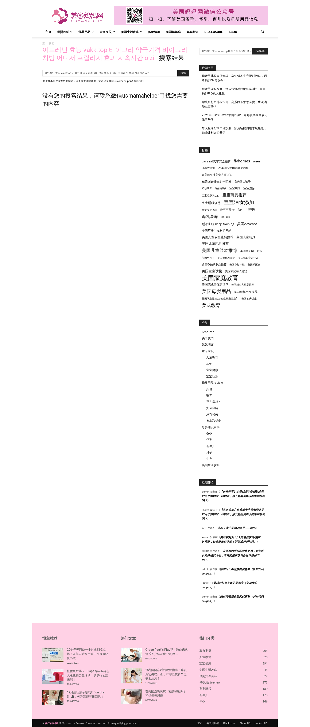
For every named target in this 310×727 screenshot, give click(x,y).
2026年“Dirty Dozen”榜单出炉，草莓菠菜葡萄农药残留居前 (234, 117)
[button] (262, 32)
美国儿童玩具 (245, 237)
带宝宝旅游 (227, 210)
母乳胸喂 (225, 217)
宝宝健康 (212, 370)
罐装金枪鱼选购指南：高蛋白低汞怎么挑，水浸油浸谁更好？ (234, 104)
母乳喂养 (210, 216)
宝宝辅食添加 (239, 202)
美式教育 (211, 305)
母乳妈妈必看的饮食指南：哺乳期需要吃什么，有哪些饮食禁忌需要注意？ (166, 674)
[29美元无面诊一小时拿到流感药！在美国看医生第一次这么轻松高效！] (52, 655)
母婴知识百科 (211, 427)
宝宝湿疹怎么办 (211, 195)
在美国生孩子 (242, 181)
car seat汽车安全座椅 (216, 161)
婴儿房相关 (213, 402)
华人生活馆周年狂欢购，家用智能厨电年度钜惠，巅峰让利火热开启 (234, 130)
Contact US (261, 723)
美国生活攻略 (130, 32)
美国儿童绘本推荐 (219, 250)
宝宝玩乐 (212, 376)
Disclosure (213, 32)
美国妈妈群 (173, 32)
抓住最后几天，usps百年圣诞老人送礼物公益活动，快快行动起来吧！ (88, 675)
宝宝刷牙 (234, 188)
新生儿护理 (247, 209)
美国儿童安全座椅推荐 (217, 237)
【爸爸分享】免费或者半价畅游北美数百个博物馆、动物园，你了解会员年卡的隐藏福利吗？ (233, 496)
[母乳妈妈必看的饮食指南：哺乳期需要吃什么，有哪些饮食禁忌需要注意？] (131, 675)
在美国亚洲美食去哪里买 (217, 175)
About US (245, 723)
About (234, 32)
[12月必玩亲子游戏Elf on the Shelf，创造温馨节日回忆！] (52, 697)
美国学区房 (254, 264)
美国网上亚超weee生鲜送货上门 (220, 298)
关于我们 (208, 338)
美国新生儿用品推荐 (242, 284)
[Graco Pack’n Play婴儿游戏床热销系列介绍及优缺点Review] (131, 655)
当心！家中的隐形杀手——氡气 (237, 528)
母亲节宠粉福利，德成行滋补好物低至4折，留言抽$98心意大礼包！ (234, 91)
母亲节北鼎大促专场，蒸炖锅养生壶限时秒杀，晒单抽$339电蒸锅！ (234, 78)
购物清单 (154, 32)
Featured (208, 332)
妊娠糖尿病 (220, 188)
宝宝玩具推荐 (234, 195)
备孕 (209, 433)
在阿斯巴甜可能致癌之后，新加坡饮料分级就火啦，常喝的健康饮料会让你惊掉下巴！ (233, 555)
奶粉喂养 (207, 188)
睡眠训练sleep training (218, 224)
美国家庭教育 (220, 278)
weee (256, 161)
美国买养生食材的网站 (216, 231)
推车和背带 (213, 421)
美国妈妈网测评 (226, 257)
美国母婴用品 (216, 291)
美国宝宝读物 (212, 271)
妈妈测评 (192, 32)
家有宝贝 (106, 32)
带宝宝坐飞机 (209, 209)
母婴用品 (84, 32)
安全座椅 (212, 408)
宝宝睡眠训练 (211, 203)
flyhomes (242, 161)
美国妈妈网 (51, 723)
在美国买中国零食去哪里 (233, 168)
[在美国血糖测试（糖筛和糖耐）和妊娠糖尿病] (131, 696)
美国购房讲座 (249, 298)
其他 (209, 364)
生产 (209, 459)
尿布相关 (212, 414)
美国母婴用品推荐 (245, 292)
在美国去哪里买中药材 (216, 181)
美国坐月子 (208, 257)
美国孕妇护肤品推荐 (214, 264)
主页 (48, 32)
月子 (209, 452)
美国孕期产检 (237, 264)
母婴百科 (63, 32)
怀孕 (209, 440)
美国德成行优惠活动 (215, 284)
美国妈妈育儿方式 (248, 257)
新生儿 (210, 446)
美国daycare (247, 224)
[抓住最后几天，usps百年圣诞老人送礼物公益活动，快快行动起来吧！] (52, 676)
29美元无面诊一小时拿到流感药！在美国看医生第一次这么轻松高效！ (87, 654)
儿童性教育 (209, 168)
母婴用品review (212, 383)
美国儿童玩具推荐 (215, 243)
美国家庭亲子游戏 (236, 271)
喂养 (209, 395)
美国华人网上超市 (251, 251)
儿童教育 (212, 357)
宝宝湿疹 (249, 188)
